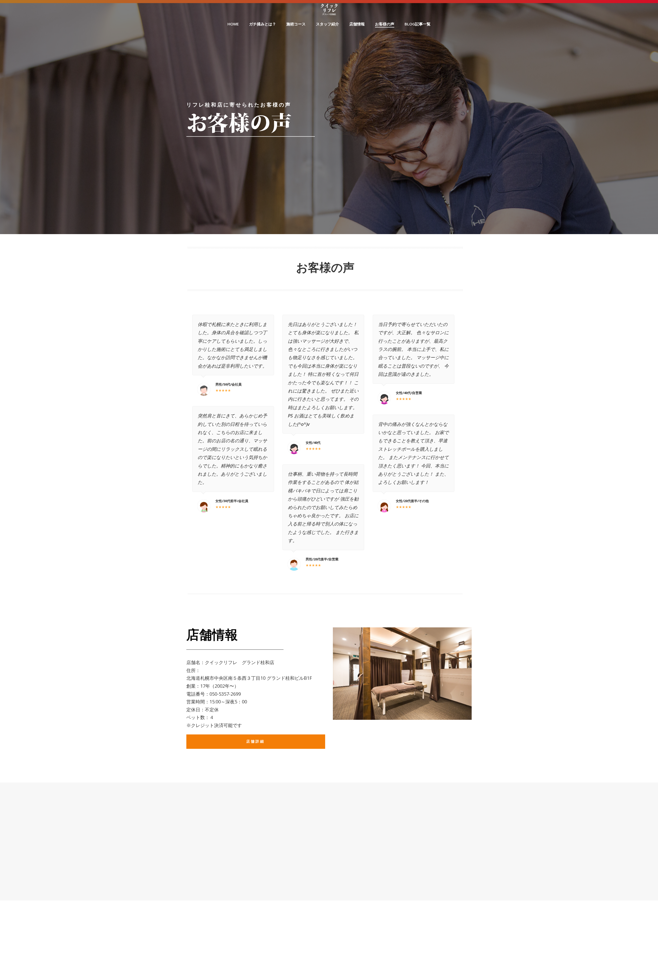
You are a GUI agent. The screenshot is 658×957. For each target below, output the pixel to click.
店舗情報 (357, 23)
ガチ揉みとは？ (262, 23)
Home (233, 23)
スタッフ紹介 (327, 23)
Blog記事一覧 (418, 23)
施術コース (296, 23)
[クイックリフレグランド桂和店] (329, 8)
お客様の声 (384, 23)
